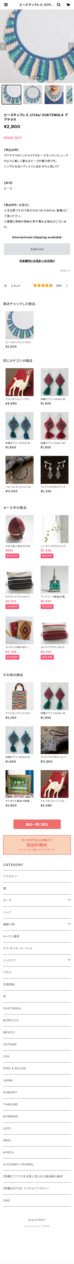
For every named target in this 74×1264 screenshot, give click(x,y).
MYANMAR (10, 1116)
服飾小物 (9, 924)
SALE (6, 1200)
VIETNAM (10, 1044)
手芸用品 (9, 984)
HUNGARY (10, 1092)
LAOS (7, 1128)
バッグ (7, 912)
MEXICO (9, 1032)
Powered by (32, 1226)
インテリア (9, 960)
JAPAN (8, 1080)
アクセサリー (11, 876)
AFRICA (8, 1152)
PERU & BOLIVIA (14, 1068)
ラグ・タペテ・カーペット (18, 948)
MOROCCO (11, 1020)
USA (6, 1056)
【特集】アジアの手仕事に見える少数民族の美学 (33, 1176)
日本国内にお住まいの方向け (37, 260)
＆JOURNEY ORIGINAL (18, 1164)
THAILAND (10, 1104)
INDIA (7, 1140)
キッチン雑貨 (11, 936)
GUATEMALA (12, 1008)
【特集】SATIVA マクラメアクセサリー (26, 1188)
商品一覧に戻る (37, 824)
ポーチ (7, 900)
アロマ (7, 972)
